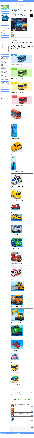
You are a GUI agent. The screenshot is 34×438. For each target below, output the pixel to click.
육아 (5, 52)
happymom (16, 433)
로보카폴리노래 (2, 71)
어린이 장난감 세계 (4, 0)
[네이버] (26, 400)
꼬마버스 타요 (13, 32)
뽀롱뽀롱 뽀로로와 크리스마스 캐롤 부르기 (5, 30)
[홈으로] (26, 1)
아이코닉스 (16, 40)
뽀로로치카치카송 (7, 79)
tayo (20, 5)
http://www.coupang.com (13, 8)
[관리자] (31, 1)
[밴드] (29, 400)
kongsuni (5, 44)
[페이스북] (15, 400)
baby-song (5, 48)
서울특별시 (13, 38)
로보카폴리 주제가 (3, 72)
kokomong (5, 46)
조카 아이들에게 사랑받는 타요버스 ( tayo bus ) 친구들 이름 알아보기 (22, 3)
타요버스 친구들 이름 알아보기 (4, 33)
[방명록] (28, 1)
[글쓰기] (30, 1)
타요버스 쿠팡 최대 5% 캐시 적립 (15, 9)
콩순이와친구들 (2, 65)
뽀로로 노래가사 (3, 68)
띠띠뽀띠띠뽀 (6, 65)
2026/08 (5, 82)
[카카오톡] (20, 400)
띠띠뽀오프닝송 (5, 57)
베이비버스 (2, 69)
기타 (5, 51)
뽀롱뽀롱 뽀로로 (30, 39)
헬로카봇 (2, 58)
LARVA (5, 45)
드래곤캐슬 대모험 (3, 61)
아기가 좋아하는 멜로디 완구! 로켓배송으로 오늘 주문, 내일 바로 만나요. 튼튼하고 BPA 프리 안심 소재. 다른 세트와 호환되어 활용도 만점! (19, 11)
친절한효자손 (3, 433)
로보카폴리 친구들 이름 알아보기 (4, 31)
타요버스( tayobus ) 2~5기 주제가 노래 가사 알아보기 (15, 392)
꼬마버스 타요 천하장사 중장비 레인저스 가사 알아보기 (15, 393)
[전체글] (27, 1)
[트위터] (18, 400)
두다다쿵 (5, 69)
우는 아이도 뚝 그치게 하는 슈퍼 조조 (5, 28)
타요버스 (2, 57)
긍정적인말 (6, 71)
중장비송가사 (2, 75)
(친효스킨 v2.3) (6, 433)
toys (5, 49)
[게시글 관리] (13, 389)
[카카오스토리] (23, 400)
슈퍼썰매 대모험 (7, 72)
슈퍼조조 (7, 69)
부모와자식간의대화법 (3, 62)
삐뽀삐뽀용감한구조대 (6, 58)
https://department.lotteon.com (14, 13)
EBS (28, 38)
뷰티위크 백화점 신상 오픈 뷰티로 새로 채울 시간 (17, 14)
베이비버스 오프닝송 (3, 64)
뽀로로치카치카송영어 (3, 76)
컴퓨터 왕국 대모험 (3, 67)
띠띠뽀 (6, 68)
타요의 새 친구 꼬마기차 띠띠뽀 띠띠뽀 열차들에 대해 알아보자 (16, 394)
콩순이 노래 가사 (3, 79)
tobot (5, 47)
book (5, 50)
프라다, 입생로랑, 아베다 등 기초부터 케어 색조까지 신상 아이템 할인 (18, 15)
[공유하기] (12, 389)
